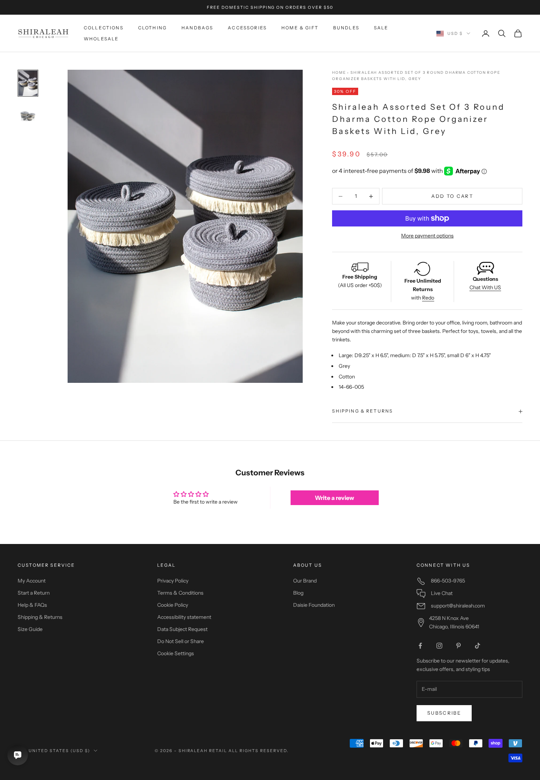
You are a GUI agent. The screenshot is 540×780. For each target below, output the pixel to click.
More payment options (427, 235)
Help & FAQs (32, 605)
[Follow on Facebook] (420, 645)
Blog (298, 592)
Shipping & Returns (40, 617)
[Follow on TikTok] (477, 645)
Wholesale (101, 38)
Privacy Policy (172, 580)
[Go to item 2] (28, 115)
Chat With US (485, 287)
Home (339, 72)
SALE (381, 27)
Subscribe (444, 713)
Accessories (247, 27)
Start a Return (34, 592)
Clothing (152, 27)
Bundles (346, 27)
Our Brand (305, 580)
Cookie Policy (172, 605)
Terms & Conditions (180, 592)
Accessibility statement (184, 617)
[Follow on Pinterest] (458, 645)
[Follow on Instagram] (439, 645)
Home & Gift (299, 27)
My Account (32, 580)
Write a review (334, 497)
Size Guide (30, 629)
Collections (103, 27)
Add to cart (452, 196)
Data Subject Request (182, 629)
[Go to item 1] (28, 83)
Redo (428, 297)
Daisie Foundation (314, 605)
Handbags (197, 27)
